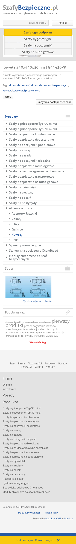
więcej (49, 540)
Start (12, 363)
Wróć (8, 97)
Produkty (11, 117)
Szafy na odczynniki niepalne (29, 161)
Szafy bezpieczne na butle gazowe (33, 182)
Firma (21, 363)
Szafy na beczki (20, 198)
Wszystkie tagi (38, 342)
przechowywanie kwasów (40, 326)
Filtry (15, 224)
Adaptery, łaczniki (24, 214)
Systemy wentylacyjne (25, 245)
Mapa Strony (51, 512)
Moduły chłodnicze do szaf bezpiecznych (28, 257)
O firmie (7, 384)
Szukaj (63, 23)
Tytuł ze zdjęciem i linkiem (38, 301)
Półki (15, 240)
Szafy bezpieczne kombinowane (32, 134)
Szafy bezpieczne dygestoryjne (31, 140)
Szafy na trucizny (21, 192)
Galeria (38, 366)
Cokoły (16, 219)
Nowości (26, 366)
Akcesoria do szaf (21, 208)
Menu (72, 3)
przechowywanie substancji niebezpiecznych (31, 329)
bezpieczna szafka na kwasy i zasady (36, 322)
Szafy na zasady (20, 155)
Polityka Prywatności (29, 512)
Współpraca (9, 389)
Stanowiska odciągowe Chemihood (33, 251)
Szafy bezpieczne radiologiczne (31, 166)
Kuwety (17, 235)
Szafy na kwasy (20, 150)
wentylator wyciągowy (46, 335)
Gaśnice (17, 229)
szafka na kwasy (22, 335)
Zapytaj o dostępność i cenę (54, 102)
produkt (14, 325)
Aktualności (35, 363)
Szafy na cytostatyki (23, 187)
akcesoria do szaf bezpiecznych (49, 85)
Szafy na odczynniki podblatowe (32, 145)
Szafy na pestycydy (23, 203)
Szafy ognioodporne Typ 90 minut (33, 124)
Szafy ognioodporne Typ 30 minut (33, 129)
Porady (62, 363)
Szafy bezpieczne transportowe (31, 177)
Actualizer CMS (53, 518)
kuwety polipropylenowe (26, 90)
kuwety (7, 90)
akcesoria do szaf (19, 85)
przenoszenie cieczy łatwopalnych (22, 332)
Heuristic (68, 518)
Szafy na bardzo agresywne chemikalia (36, 171)
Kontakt (50, 366)
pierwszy (61, 321)
